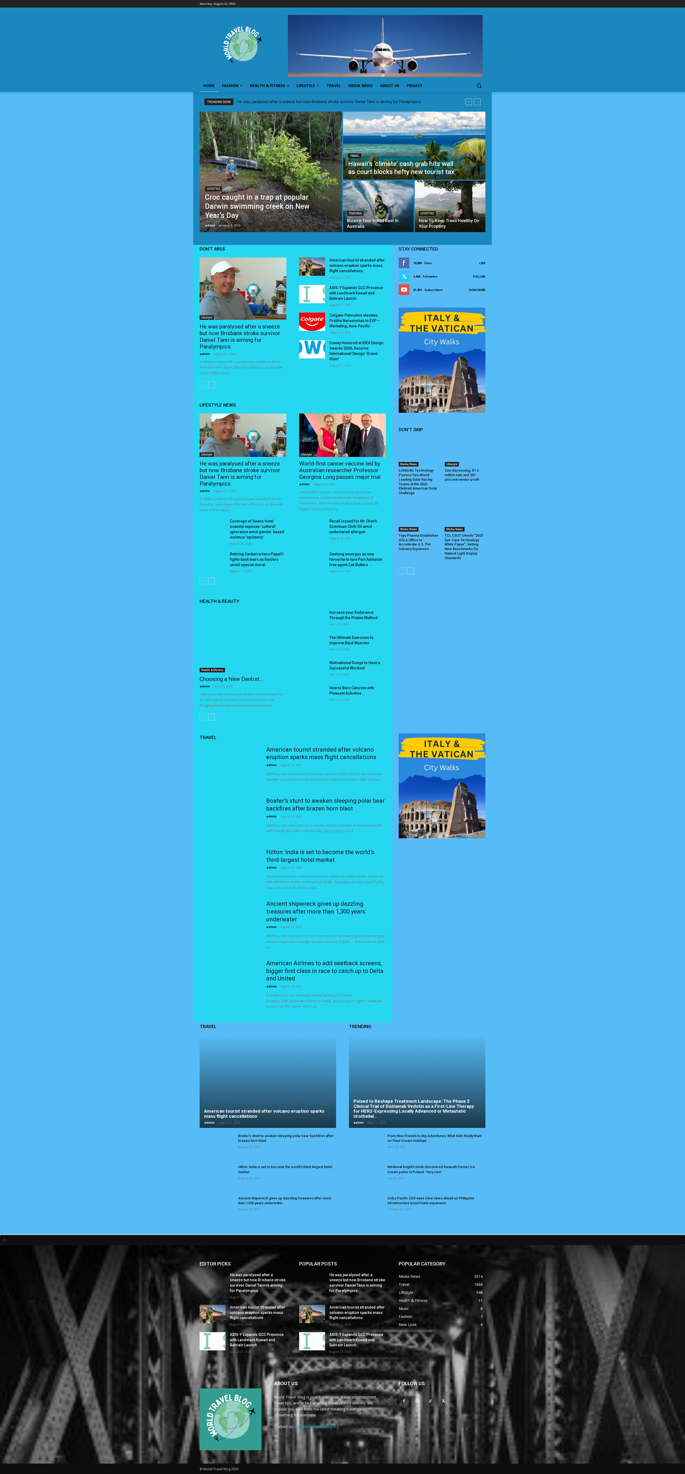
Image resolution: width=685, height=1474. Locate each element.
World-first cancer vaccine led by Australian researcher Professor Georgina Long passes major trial (340, 470)
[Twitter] (443, 1401)
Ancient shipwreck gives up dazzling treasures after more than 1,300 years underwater (315, 911)
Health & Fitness (212, 670)
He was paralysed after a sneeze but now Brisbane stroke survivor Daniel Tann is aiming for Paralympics (329, 101)
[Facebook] (404, 1401)
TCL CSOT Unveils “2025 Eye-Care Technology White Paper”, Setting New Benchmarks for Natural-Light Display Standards (464, 546)
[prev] (468, 101)
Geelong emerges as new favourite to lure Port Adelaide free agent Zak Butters (355, 559)
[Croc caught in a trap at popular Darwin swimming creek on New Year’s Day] (271, 172)
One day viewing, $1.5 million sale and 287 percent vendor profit (462, 475)
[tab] (342, 1240)
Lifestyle (213, 188)
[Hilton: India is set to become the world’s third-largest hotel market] (229, 869)
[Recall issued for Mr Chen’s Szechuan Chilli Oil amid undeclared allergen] (312, 527)
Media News (408, 464)
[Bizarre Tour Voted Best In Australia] (378, 206)
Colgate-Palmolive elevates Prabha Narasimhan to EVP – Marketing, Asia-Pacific (354, 320)
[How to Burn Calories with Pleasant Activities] (312, 694)
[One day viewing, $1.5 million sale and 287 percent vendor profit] (465, 452)
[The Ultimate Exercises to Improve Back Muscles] (312, 644)
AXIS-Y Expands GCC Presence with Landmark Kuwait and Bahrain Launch (356, 293)
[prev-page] (203, 384)
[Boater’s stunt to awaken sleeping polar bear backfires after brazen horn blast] (229, 818)
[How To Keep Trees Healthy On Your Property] (450, 206)
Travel (354, 155)
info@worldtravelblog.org (316, 1426)
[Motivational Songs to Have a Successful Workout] (312, 669)
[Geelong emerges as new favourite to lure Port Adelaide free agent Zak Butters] (312, 560)
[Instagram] (417, 1401)
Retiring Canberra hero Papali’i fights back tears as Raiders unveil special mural (257, 559)
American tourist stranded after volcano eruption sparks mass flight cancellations (357, 265)
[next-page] (211, 384)
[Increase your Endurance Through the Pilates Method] (312, 619)
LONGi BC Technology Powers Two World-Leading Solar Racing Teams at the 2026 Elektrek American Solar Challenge (418, 481)
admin (205, 354)
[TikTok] (430, 1401)
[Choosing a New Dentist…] (243, 641)
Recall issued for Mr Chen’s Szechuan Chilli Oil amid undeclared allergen (353, 526)
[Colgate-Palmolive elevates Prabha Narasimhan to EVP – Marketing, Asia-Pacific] (312, 322)
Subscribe (477, 290)
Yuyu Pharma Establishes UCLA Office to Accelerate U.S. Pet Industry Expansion (418, 542)
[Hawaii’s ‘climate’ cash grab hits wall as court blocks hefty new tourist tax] (414, 146)
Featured (355, 213)
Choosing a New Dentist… (231, 679)
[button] (479, 85)
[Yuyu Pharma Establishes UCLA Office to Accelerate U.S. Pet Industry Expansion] (419, 517)
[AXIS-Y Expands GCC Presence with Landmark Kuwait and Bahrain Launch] (312, 294)
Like (482, 263)
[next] (477, 101)
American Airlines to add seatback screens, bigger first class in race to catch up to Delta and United (324, 971)
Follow (479, 276)
